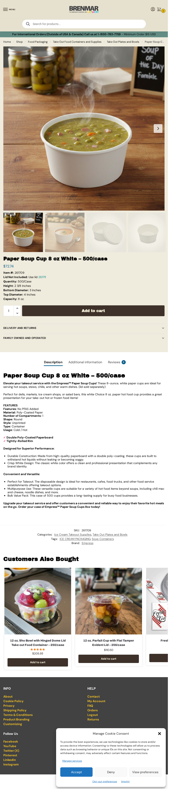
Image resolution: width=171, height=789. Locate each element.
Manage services (72, 761)
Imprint (125, 781)
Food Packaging (38, 42)
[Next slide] (158, 128)
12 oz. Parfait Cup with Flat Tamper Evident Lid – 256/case (108, 643)
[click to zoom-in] (85, 128)
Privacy (9, 706)
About (8, 696)
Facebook (10, 741)
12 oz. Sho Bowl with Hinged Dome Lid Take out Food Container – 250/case (38, 643)
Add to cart (93, 311)
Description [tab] (53, 362)
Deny (111, 772)
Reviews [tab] (116, 362)
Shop (19, 42)
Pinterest (10, 755)
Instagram (11, 764)
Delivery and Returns (19, 328)
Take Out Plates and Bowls (123, 42)
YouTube (9, 746)
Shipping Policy (14, 710)
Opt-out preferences (104, 781)
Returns (93, 719)
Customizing (12, 724)
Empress (87, 543)
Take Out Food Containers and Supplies (77, 42)
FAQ (90, 706)
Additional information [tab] (85, 362)
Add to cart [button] (37, 662)
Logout (92, 715)
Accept (76, 772)
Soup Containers (103, 539)
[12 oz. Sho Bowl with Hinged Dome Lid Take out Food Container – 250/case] (37, 601)
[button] (159, 734)
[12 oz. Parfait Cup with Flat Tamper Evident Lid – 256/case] (108, 601)
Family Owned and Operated (24, 338)
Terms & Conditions (18, 715)
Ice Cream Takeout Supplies (72, 534)
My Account (96, 701)
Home (7, 42)
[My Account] (152, 9)
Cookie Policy (13, 701)
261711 (42, 277)
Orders (92, 710)
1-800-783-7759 (109, 34)
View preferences (145, 772)
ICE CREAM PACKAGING (75, 539)
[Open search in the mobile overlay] (84, 24)
